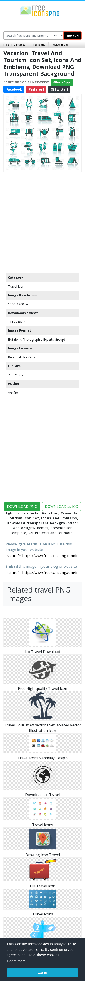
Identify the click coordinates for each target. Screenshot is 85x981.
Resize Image (60, 45)
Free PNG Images (14, 45)
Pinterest (36, 89)
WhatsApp (62, 82)
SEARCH (72, 35)
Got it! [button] (42, 973)
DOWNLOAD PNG (22, 506)
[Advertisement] (42, 221)
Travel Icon (16, 286)
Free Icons (38, 45)
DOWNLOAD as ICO (61, 506)
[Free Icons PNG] (40, 10)
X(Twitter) (59, 89)
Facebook (13, 89)
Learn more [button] (16, 961)
